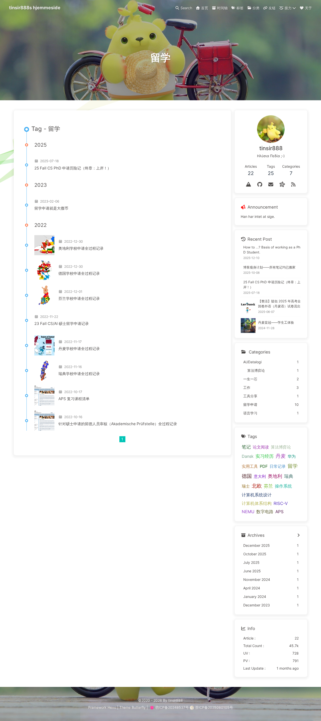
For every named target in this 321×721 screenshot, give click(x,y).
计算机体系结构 (257, 503)
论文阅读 (261, 446)
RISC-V (281, 503)
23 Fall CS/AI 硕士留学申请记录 (61, 323)
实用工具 (250, 466)
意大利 (260, 476)
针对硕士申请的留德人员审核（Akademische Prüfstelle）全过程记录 (117, 423)
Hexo (112, 707)
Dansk (248, 456)
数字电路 (264, 511)
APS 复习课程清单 (74, 398)
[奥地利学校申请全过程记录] (44, 245)
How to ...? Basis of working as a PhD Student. (271, 249)
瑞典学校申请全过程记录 (79, 373)
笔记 (246, 446)
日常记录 (278, 466)
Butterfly (139, 707)
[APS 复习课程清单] (44, 396)
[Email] (271, 185)
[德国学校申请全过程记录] (44, 270)
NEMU (248, 511)
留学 (293, 466)
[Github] (260, 185)
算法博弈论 (281, 446)
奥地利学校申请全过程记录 (81, 248)
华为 (292, 456)
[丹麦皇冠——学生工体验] (248, 325)
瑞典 (288, 476)
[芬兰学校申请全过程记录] (44, 295)
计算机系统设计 (257, 494)
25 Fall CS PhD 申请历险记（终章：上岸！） (72, 168)
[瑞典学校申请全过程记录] (44, 370)
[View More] (298, 535)
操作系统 (283, 486)
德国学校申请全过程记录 (79, 273)
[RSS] (293, 185)
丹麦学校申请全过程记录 (79, 348)
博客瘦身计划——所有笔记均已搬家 (269, 267)
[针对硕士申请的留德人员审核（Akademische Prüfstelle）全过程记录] (44, 421)
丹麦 (281, 456)
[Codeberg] (249, 185)
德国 (247, 476)
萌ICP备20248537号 (172, 707)
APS (279, 511)
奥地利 (275, 476)
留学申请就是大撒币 (51, 208)
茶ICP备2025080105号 (214, 707)
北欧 (257, 486)
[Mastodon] (282, 185)
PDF (264, 466)
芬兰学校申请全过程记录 (79, 298)
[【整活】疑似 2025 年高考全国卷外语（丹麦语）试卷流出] (248, 307)
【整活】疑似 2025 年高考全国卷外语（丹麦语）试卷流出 (279, 303)
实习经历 (265, 456)
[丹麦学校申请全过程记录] (44, 345)
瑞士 (246, 486)
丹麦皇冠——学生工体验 (276, 322)
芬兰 (268, 486)
